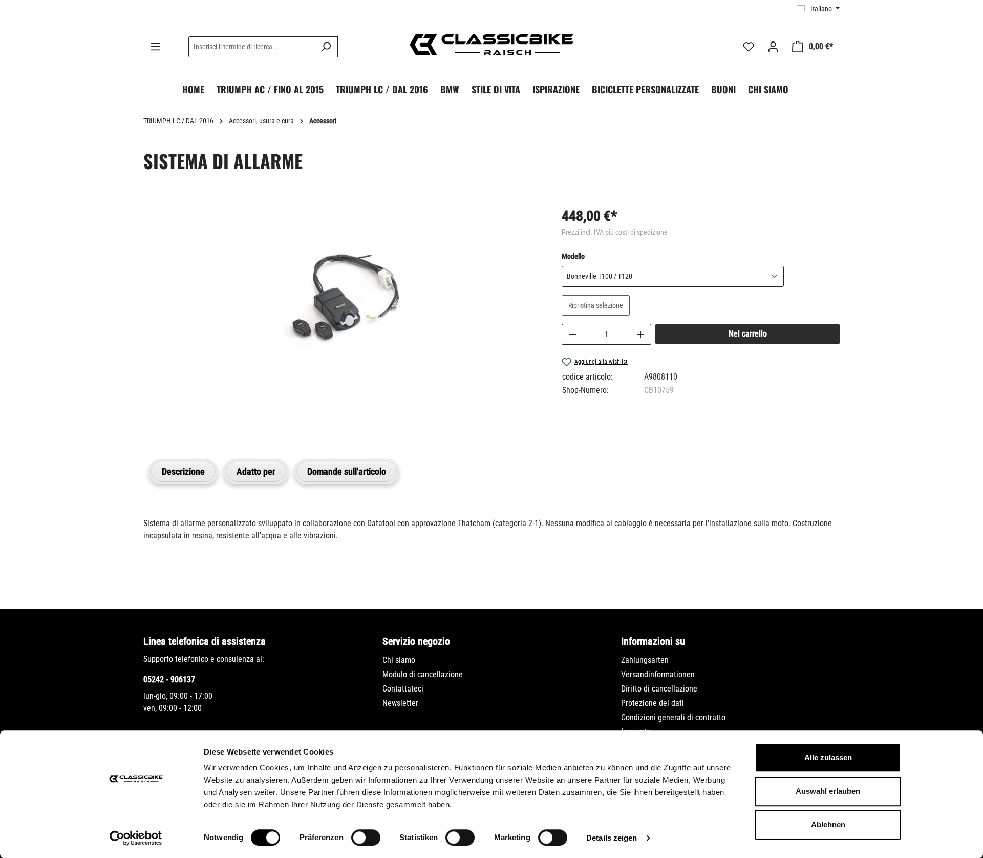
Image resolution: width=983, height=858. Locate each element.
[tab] (183, 472)
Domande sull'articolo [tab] (346, 471)
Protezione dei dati (652, 703)
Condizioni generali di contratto (673, 717)
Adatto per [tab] (256, 471)
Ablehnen (828, 824)
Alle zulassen (828, 757)
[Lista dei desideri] (748, 46)
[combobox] (251, 46)
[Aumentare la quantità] (641, 334)
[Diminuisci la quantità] (572, 334)
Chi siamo (398, 660)
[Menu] (155, 46)
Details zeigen (611, 837)
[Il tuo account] (773, 46)
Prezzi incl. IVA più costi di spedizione (615, 232)
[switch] (365, 837)
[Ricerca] (326, 46)
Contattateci (402, 689)
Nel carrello (748, 334)
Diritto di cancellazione (659, 689)
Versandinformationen (658, 674)
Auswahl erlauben (828, 791)
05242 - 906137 (169, 679)
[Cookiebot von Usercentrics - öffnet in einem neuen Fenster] (136, 838)
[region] (342, 320)
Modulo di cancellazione (422, 674)
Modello (573, 256)
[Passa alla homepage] (491, 44)
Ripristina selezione (595, 305)
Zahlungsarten (645, 660)
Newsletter (400, 703)
